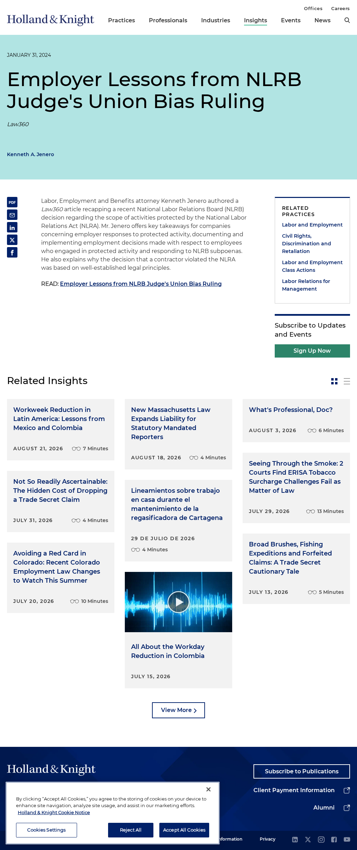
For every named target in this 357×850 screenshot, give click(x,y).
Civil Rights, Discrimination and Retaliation (306, 243)
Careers (340, 8)
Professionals (168, 20)
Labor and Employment (312, 225)
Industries (215, 20)
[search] (347, 20)
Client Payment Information (294, 790)
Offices (313, 8)
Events (291, 20)
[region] (113, 813)
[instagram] (321, 840)
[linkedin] (295, 840)
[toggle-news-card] (334, 381)
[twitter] (308, 840)
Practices (121, 20)
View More (176, 710)
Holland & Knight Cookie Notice (54, 812)
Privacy (267, 839)
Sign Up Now (312, 350)
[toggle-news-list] (347, 381)
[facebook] (334, 840)
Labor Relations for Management (306, 285)
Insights (255, 20)
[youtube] (347, 840)
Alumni (324, 807)
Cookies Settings (46, 830)
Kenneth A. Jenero (30, 154)
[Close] (208, 789)
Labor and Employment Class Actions (312, 266)
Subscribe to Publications (302, 771)
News (322, 20)
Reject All (131, 830)
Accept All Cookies (184, 830)
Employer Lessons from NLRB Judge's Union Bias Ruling (141, 284)
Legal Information (223, 839)
